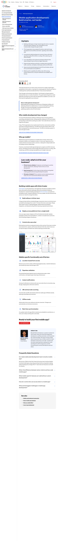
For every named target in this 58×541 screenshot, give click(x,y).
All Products (31, 2)
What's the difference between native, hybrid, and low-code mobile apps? (36, 371)
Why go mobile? (25, 137)
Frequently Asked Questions (29, 353)
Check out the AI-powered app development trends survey (31, 132)
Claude (25, 84)
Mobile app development (28, 13)
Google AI (27, 84)
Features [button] (26, 6)
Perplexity (22, 84)
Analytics (13, 2)
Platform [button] (20, 6)
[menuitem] (8, 11)
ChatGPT (20, 84)
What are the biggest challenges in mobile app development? (32, 386)
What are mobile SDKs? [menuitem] (28, 402)
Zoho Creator (22, 188)
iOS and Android (43, 191)
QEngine (26, 2)
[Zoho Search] (51, 2)
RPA (23, 2)
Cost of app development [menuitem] (28, 405)
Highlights (25, 41)
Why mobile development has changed (33, 115)
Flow (9, 2)
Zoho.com (4, 2)
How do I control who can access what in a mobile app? (34, 381)
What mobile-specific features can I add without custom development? (35, 376)
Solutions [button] (38, 6)
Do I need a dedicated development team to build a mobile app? (35, 357)
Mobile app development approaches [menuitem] (31, 398)
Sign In (54, 2)
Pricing (32, 6)
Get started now (24, 323)
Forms (21, 2)
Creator (20, 13)
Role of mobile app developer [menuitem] (29, 400)
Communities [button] (45, 6)
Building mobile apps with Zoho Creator (33, 186)
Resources (54, 6)
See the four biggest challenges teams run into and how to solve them (34, 152)
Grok (30, 84)
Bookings (17, 2)
